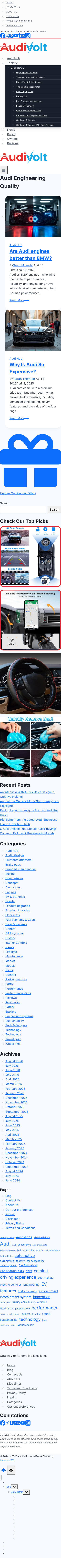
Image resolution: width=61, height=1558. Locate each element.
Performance (14, 988)
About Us (11, 1205)
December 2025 (16, 1098)
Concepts (11, 883)
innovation (41, 1297)
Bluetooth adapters (18, 860)
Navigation (7, 1308)
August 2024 (14, 1171)
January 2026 (14, 1093)
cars (29, 1271)
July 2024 (12, 1176)
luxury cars (20, 1302)
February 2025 (15, 1143)
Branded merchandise (20, 869)
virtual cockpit (26, 1324)
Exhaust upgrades (17, 906)
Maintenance (14, 956)
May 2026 (12, 1075)
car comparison (8, 1265)
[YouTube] (22, 1422)
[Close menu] (1, 1478)
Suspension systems (19, 1016)
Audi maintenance (7, 1250)
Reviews (12, 143)
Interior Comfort (16, 942)
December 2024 (16, 1153)
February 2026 (15, 1088)
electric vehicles (11, 1284)
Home (11, 1365)
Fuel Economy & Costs (20, 919)
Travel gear (13, 1039)
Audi (5, 1244)
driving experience (18, 1277)
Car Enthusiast (28, 1265)
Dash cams (13, 887)
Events (10, 901)
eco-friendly (45, 1277)
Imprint (10, 1214)
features (8, 1290)
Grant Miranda (23, 265)
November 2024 (16, 1157)
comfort (41, 1270)
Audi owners (37, 1250)
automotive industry (12, 1260)
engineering (31, 1284)
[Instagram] (27, 1422)
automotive (25, 1255)
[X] (7, 1422)
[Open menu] (4, 170)
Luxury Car (5, 1302)
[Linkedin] (18, 1422)
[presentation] (33, 217)
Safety (9, 1007)
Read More (19, 300)
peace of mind (22, 1308)
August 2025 (14, 1116)
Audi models (23, 1250)
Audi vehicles (6, 1256)
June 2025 (12, 1125)
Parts (9, 984)
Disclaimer (12, 1219)
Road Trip (36, 1314)
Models (10, 965)
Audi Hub (15, 245)
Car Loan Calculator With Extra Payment (38, 1538)
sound (46, 1313)
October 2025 (14, 1107)
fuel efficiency (27, 1291)
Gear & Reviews (16, 924)
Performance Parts (18, 993)
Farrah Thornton (24, 378)
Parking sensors (16, 979)
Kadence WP (7, 1460)
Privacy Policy (14, 1223)
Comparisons (14, 878)
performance (45, 1307)
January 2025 (14, 1148)
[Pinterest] (14, 1422)
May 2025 (12, 1130)
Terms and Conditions (20, 1228)
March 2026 (13, 1084)
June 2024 (12, 1180)
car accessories (36, 1260)
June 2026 (12, 1070)
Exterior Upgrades (17, 910)
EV (44, 1284)
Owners (12, 138)
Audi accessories (21, 1244)
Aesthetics (24, 1237)
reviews (25, 1313)
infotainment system (15, 1297)
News (9, 970)
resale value (13, 1314)
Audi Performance (52, 1250)
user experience (8, 1325)
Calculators (17, 1491)
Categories (14, 1402)
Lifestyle (11, 951)
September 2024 (16, 1166)
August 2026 (14, 1061)
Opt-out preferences (19, 1209)
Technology (13, 1030)
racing (2, 1314)
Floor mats (12, 915)
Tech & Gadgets (16, 1025)
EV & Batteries (15, 896)
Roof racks (12, 1002)
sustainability (8, 1319)
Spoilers (10, 1011)
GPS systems (14, 933)
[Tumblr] (10, 1422)
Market (10, 961)
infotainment (48, 1291)
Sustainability (14, 1020)
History (10, 938)
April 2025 (12, 1134)
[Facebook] (2, 1422)
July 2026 (12, 1065)
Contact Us (13, 1200)
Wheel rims (13, 1043)
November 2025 (16, 1102)
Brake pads (13, 864)
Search (4, 503)
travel (44, 1320)
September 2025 (16, 1111)
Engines (10, 892)
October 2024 (14, 1162)
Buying (11, 134)
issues (9, 947)
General (10, 929)
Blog (8, 1196)
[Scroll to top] (3, 1469)
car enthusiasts (12, 1271)
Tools (8, 1486)
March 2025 (13, 1139)
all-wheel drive (42, 1237)
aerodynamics (7, 1237)
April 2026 (12, 1079)
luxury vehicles (37, 1302)
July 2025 (12, 1120)
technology (29, 1319)
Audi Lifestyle (14, 855)
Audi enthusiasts (40, 1245)
